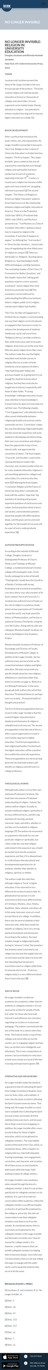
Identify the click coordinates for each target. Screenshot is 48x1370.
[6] (17, 532)
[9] (37, 1063)
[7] (15, 831)
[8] (27, 978)
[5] (11, 482)
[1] (33, 117)
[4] (31, 290)
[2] (26, 190)
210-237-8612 (36, 1356)
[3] (26, 252)
